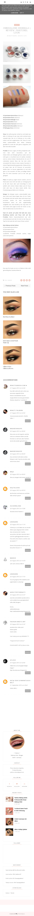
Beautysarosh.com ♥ (18, 385)
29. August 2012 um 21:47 (17, 624)
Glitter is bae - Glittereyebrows (8, 367)
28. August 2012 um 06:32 (17, 431)
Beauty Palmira (13, 35)
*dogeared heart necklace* (17, 641)
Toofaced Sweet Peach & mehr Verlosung (21, 809)
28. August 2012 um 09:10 (17, 490)
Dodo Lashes (9, 878)
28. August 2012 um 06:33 (17, 454)
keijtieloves (15, 488)
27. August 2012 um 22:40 (17, 388)
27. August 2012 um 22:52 (17, 413)
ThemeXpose (21, 913)
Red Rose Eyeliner (8, 317)
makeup (17, 25)
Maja (12, 472)
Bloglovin (16, 786)
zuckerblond (15, 506)
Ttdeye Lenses (9, 882)
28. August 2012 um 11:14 (17, 524)
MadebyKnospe (16, 428)
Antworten (27, 402)
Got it (22, 12)
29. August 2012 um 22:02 (17, 662)
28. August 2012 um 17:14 (17, 576)
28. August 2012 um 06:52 (17, 474)
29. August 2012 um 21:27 (17, 595)
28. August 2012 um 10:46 (17, 508)
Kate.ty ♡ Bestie (10, 893)
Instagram (24, 786)
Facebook (9, 786)
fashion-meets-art (18, 621)
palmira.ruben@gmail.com (17, 772)
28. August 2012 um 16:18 (17, 560)
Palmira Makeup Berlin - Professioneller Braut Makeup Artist (21, 800)
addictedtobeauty (18, 592)
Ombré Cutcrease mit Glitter (20, 820)
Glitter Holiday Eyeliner (20, 829)
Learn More (14, 12)
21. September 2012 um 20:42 (18, 685)
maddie (13, 558)
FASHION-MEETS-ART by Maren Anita (19, 645)
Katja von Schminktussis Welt (20, 681)
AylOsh (13, 660)
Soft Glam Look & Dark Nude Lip (10, 342)
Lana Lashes (9, 874)
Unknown (14, 522)
